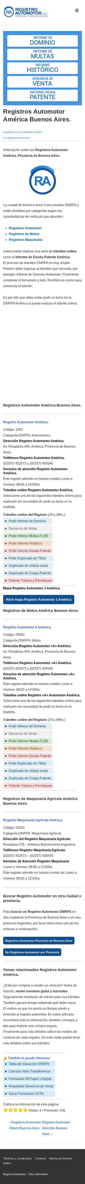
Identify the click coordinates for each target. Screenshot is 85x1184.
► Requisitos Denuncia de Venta (29, 1086)
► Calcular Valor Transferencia (27, 1071)
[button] (42, 41)
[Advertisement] (42, 354)
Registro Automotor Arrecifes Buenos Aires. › (56, 1128)
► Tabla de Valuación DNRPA (27, 1064)
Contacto (40, 1158)
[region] (42, 68)
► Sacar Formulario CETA (24, 1093)
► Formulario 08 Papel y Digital (28, 1079)
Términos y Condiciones (17, 1158)
